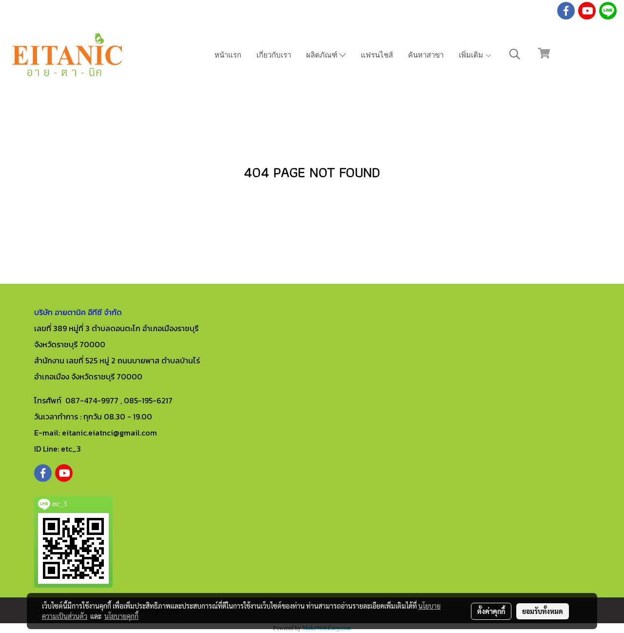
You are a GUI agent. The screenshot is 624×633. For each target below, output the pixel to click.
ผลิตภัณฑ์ (322, 54)
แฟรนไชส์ (377, 54)
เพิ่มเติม (472, 54)
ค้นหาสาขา (426, 54)
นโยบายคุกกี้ (121, 616)
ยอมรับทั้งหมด (542, 611)
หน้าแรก (227, 54)
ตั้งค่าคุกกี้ (491, 611)
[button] (515, 54)
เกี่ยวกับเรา (273, 54)
